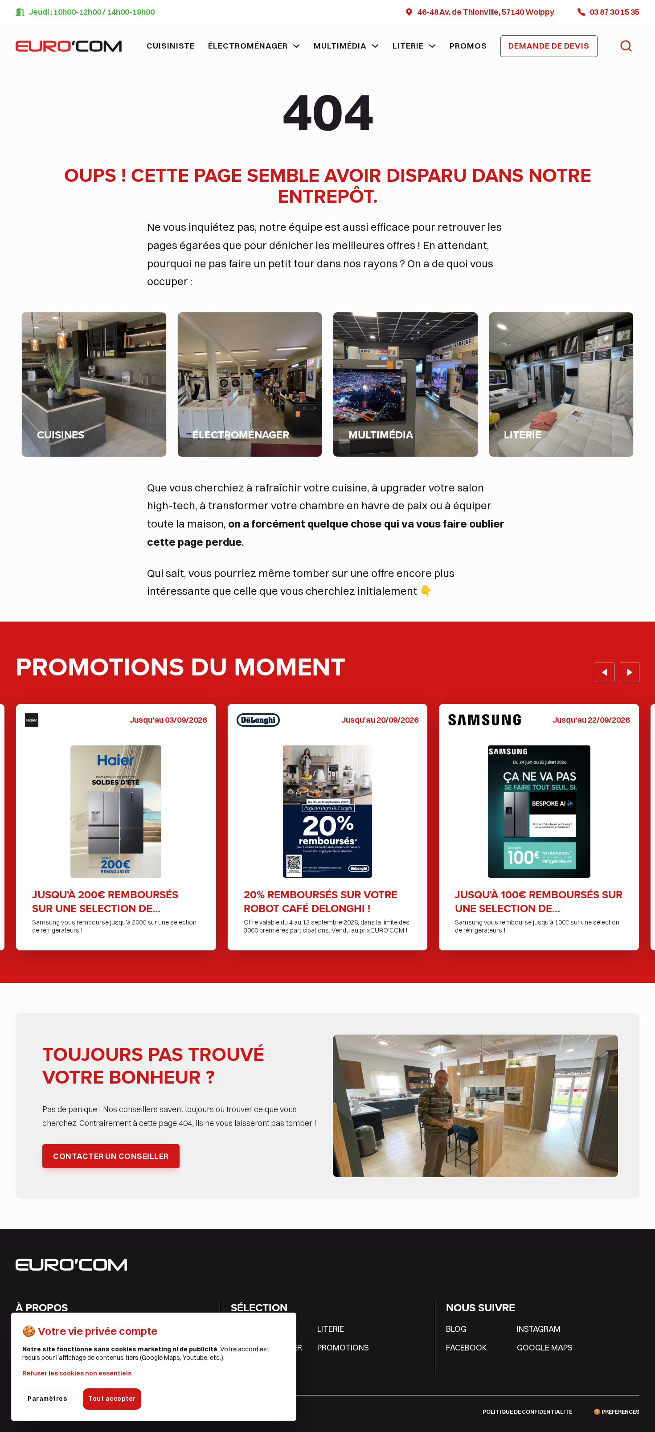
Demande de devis (549, 46)
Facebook (466, 1347)
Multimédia (340, 46)
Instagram (539, 1329)
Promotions (343, 1347)
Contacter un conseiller (111, 1156)
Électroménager (248, 46)
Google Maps (545, 1347)
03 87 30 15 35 (614, 12)
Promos (468, 46)
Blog (456, 1329)
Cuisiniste (171, 46)
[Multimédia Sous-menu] (375, 46)
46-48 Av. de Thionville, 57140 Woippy (486, 12)
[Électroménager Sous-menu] (296, 46)
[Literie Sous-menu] (432, 46)
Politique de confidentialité (527, 1411)
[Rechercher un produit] (626, 46)
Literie (408, 46)
